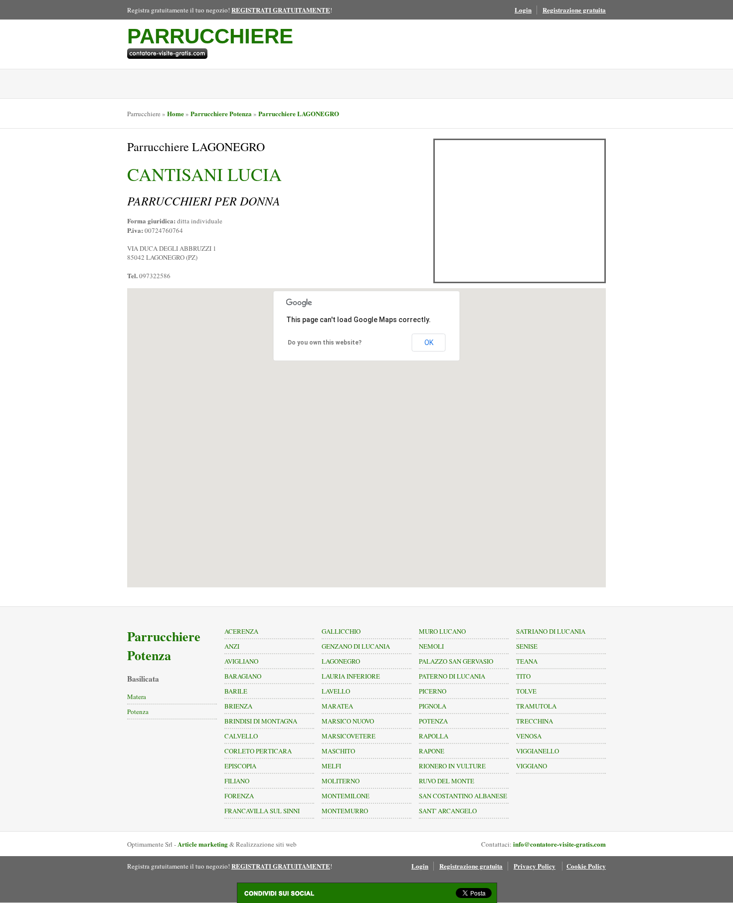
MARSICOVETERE (348, 735)
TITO (523, 676)
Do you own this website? (325, 342)
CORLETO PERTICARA (258, 750)
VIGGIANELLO (537, 750)
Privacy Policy (534, 866)
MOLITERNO (341, 780)
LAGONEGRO (341, 661)
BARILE (235, 691)
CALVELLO (241, 735)
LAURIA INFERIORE (351, 676)
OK (428, 343)
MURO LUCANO (442, 631)
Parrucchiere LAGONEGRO (298, 113)
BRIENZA (238, 706)
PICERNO (432, 691)
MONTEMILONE (345, 795)
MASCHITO (338, 750)
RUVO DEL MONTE (446, 780)
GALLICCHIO (341, 631)
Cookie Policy (586, 866)
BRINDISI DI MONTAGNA (260, 721)
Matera (136, 696)
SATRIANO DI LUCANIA (550, 631)
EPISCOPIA (240, 765)
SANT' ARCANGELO (448, 810)
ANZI (231, 646)
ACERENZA (241, 631)
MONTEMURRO (345, 810)
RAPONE (431, 750)
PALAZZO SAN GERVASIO (456, 661)
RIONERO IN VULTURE (452, 765)
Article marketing (203, 844)
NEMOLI (431, 646)
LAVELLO (336, 691)
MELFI (331, 765)
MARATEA (337, 706)
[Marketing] (210, 53)
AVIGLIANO (241, 661)
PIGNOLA (432, 706)
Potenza (138, 711)
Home (175, 113)
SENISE (527, 646)
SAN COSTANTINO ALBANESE (463, 795)
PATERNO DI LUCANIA (452, 676)
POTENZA (433, 721)
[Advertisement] (519, 211)
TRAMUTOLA (536, 706)
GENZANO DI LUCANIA (356, 646)
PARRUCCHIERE (210, 36)
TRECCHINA (534, 721)
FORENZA (239, 795)
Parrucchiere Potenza (221, 113)
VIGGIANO (531, 765)
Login (523, 9)
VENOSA (529, 735)
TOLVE (526, 691)
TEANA (527, 661)
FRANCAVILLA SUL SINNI (262, 810)
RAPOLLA (433, 735)
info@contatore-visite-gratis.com (559, 844)
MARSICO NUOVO (348, 721)
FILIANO (236, 780)
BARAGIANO (242, 676)
